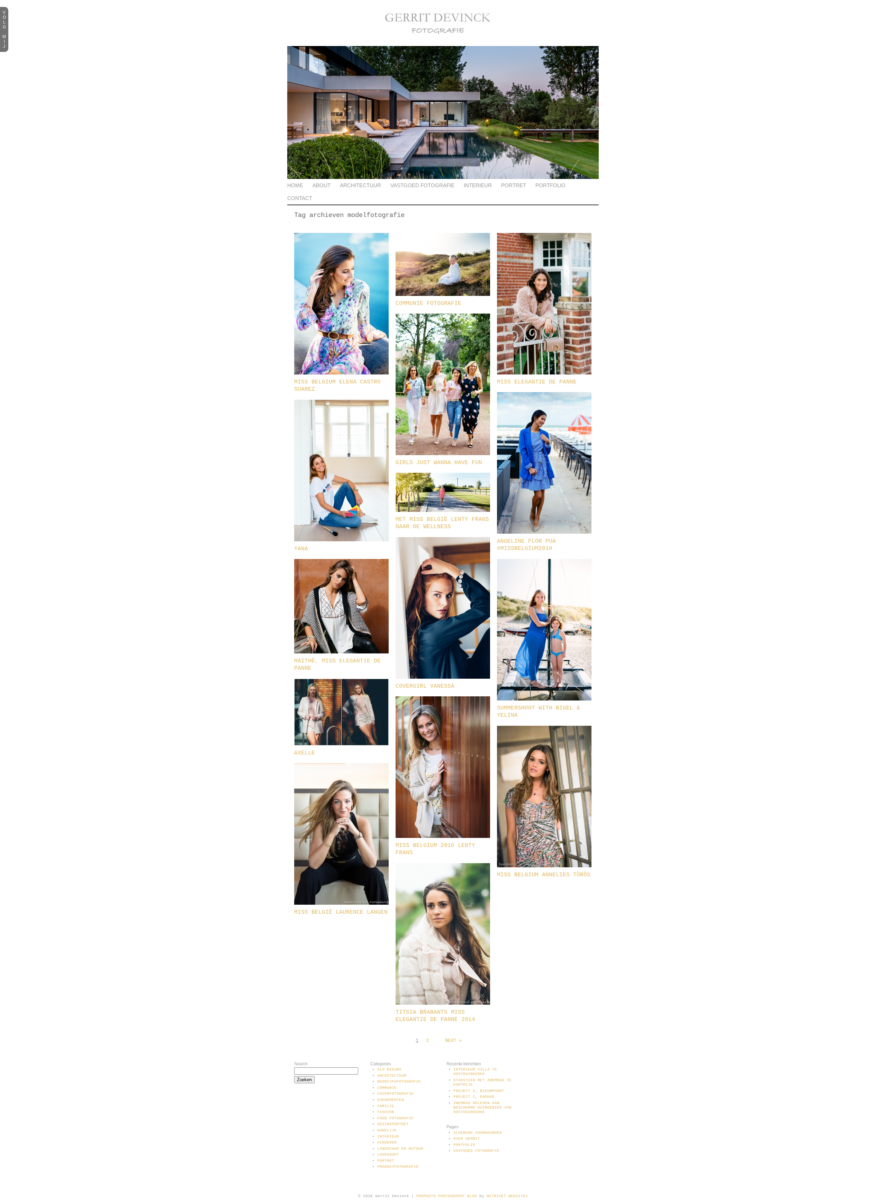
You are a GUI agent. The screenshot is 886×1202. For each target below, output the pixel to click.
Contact (299, 198)
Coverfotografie (395, 1094)
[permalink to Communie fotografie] (443, 294)
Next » (453, 1040)
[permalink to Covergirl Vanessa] (443, 677)
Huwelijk (387, 1130)
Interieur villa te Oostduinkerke (475, 1071)
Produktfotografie (397, 1167)
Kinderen (387, 1142)
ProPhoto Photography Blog (446, 1196)
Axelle (304, 753)
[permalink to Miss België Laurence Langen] (341, 903)
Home (295, 185)
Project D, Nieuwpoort (478, 1091)
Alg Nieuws (389, 1069)
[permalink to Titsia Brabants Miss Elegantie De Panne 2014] (443, 1003)
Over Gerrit (466, 1139)
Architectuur (360, 185)
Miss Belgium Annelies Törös (543, 875)
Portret (513, 185)
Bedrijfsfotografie (399, 1081)
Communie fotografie (428, 303)
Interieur (478, 185)
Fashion (385, 1112)
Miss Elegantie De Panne (537, 382)
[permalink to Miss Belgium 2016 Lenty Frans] (443, 836)
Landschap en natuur (400, 1149)
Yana (301, 549)
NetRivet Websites (507, 1196)
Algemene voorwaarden (477, 1133)
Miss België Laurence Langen (341, 912)
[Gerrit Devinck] (443, 44)
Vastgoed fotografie (422, 185)
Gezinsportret (393, 1124)
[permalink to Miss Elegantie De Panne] (544, 373)
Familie (385, 1106)
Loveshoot (388, 1155)
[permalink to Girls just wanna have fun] (443, 454)
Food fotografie (395, 1118)
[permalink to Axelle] (341, 744)
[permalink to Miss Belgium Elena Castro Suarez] (341, 373)
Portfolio (550, 185)
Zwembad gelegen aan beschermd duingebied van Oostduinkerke (482, 1107)
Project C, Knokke (474, 1097)
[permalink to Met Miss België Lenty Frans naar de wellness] (443, 510)
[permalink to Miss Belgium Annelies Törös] (544, 866)
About (322, 185)
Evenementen (390, 1100)
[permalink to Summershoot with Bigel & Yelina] (544, 699)
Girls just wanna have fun (439, 463)
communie (387, 1088)
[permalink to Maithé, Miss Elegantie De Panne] (341, 652)
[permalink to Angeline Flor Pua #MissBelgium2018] (544, 532)
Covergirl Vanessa (425, 686)
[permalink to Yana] (341, 540)
